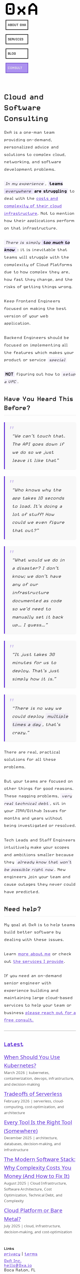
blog (12, 53)
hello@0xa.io (18, 1265)
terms (31, 1254)
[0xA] (22, 9)
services (15, 39)
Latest (13, 1044)
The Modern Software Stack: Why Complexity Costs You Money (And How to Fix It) (39, 1167)
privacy (12, 1254)
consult (15, 68)
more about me (34, 954)
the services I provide (38, 961)
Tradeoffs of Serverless (33, 1093)
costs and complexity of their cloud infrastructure (33, 205)
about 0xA (17, 25)
